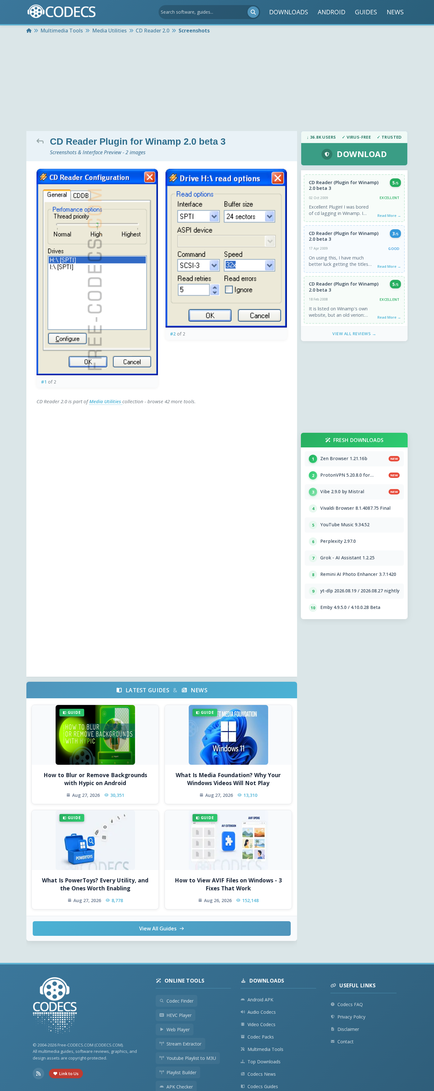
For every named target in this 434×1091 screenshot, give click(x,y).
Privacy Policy (351, 1017)
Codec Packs (261, 1037)
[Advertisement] (217, 83)
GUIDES (366, 12)
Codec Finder (179, 1001)
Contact (345, 1042)
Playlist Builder (181, 1072)
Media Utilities (105, 401)
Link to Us (68, 1073)
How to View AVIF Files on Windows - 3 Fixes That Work (228, 884)
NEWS (395, 12)
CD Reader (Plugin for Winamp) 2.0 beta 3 (343, 185)
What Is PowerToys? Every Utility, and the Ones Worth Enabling (95, 884)
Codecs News (262, 1074)
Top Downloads (264, 1062)
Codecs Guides (263, 1086)
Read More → (389, 215)
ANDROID (331, 12)
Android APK (260, 1000)
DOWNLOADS (288, 12)
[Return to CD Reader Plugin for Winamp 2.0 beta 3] (42, 140)
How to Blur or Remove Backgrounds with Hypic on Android (95, 779)
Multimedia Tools (265, 1049)
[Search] (253, 12)
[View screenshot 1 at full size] (97, 272)
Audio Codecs (262, 1012)
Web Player (178, 1029)
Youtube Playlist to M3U (191, 1058)
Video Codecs (261, 1024)
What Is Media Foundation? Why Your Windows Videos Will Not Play (228, 779)
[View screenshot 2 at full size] (226, 248)
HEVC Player (179, 1015)
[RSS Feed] (38, 1073)
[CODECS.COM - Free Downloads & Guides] (55, 1006)
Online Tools (185, 980)
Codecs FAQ (350, 1004)
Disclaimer (348, 1029)
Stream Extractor (183, 1044)
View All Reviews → (354, 333)
